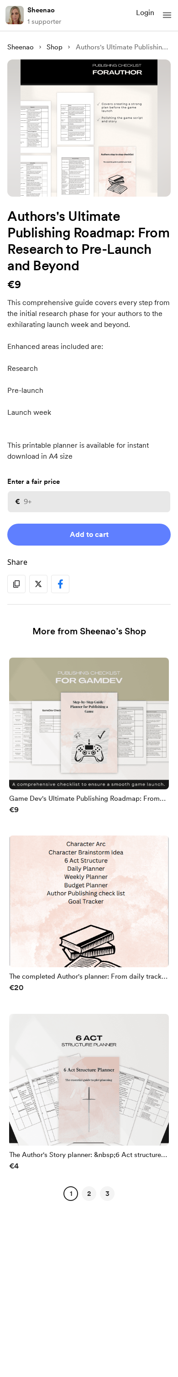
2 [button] (89, 1193)
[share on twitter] (38, 584)
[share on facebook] (60, 584)
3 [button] (107, 1193)
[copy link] (16, 584)
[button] (167, 15)
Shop (55, 47)
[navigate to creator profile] (14, 15)
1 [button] (71, 1193)
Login (145, 12)
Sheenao (41, 10)
